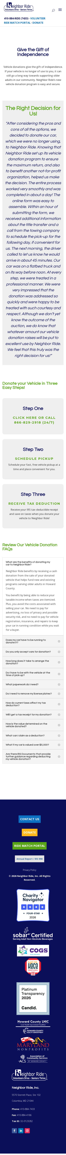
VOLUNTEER (37, 18)
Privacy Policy (29, 869)
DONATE (38, 22)
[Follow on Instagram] (27, 1130)
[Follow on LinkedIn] (20, 1130)
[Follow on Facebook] (14, 1130)
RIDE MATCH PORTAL (17, 22)
